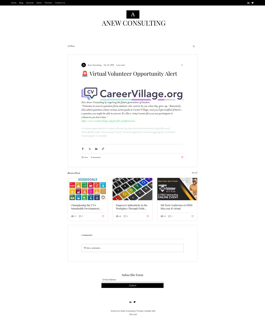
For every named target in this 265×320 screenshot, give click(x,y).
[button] (194, 46)
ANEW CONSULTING (134, 22)
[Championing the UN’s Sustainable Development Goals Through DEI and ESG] (88, 189)
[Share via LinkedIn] (96, 148)
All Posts (71, 46)
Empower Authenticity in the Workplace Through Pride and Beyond (131, 207)
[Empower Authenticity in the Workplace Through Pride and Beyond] (133, 189)
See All (194, 173)
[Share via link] (103, 148)
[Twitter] (252, 2)
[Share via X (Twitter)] (89, 148)
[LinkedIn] (248, 2)
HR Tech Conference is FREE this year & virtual (177, 207)
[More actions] (182, 65)
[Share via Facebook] (82, 148)
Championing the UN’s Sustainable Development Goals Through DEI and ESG (86, 207)
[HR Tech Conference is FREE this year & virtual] (177, 189)
